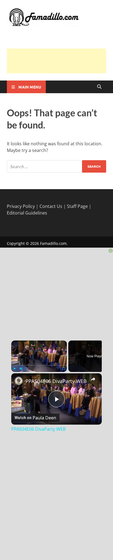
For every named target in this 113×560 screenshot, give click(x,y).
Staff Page (77, 206)
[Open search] (99, 87)
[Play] (14, 368)
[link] (19, 381)
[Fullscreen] (63, 368)
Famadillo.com (53, 243)
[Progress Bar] (39, 365)
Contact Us (50, 206)
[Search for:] (56, 166)
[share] (93, 379)
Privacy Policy (21, 206)
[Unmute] (21, 368)
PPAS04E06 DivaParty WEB (56, 381)
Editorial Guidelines (27, 213)
